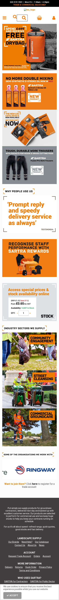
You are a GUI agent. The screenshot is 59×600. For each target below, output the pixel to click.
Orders (37, 556)
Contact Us (20, 545)
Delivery (9, 567)
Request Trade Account (19, 556)
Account (47, 556)
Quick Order (30, 567)
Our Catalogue (42, 542)
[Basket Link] (39, 18)
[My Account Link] (53, 18)
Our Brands (13, 542)
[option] (29, 47)
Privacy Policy (45, 567)
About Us (32, 545)
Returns (19, 567)
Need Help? (27, 542)
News (41, 545)
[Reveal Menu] (4, 18)
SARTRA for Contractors (16, 581)
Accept (14, 595)
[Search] (24, 18)
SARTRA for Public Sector (42, 581)
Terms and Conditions (29, 570)
